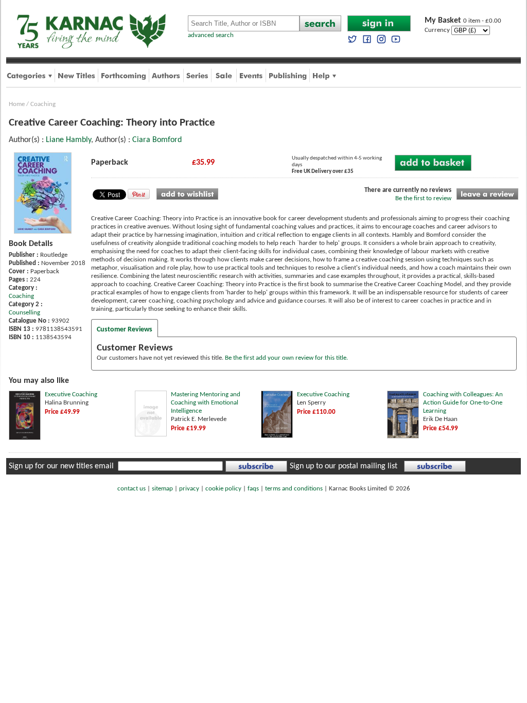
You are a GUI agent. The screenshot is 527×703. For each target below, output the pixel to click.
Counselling (24, 312)
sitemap (162, 488)
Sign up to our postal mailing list (343, 466)
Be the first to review (423, 198)
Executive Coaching (71, 394)
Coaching (43, 104)
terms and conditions (294, 488)
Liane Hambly (68, 140)
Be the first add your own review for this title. (286, 358)
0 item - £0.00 (463, 20)
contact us (131, 488)
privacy (189, 488)
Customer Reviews (124, 329)
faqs (253, 488)
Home (17, 104)
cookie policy (223, 488)
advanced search (211, 35)
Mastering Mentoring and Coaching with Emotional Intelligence (205, 402)
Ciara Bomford (157, 140)
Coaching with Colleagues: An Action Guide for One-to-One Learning (463, 402)
